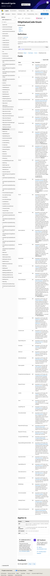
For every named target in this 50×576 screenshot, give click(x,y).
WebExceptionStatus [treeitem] (6, 257)
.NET (23, 18)
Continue (37, 66)
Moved (36, 161)
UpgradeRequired (39, 465)
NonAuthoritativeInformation (41, 100)
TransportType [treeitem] (5, 210)
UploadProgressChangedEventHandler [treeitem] (8, 234)
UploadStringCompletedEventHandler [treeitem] (8, 242)
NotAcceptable (38, 366)
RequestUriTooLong (39, 433)
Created (36, 87)
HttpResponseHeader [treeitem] (6, 127)
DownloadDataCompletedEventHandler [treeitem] (8, 65)
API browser (27, 18)
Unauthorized (38, 331)
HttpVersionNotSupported (40, 510)
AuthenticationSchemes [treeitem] (7, 29)
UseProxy (37, 267)
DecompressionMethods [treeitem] (7, 49)
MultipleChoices (38, 147)
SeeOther (37, 245)
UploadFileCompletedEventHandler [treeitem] (8, 227)
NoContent (37, 110)
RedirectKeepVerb (39, 280)
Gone (36, 401)
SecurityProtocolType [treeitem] (6, 195)
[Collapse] (15, 17)
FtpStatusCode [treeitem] (5, 91)
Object (25, 53)
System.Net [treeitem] (4, 24)
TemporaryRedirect (39, 300)
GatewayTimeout (38, 501)
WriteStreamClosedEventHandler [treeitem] (8, 286)
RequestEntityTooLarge (40, 426)
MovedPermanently (39, 180)
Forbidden (37, 346)
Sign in (47, 10)
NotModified (37, 259)
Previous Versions (11, 573)
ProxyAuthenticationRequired (41, 375)
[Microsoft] (2, 11)
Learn (19, 18)
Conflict (36, 394)
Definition (21, 27)
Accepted (37, 94)
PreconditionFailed (39, 414)
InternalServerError (39, 473)
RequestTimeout (38, 385)
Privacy (28, 573)
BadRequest (37, 319)
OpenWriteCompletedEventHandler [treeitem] (8, 189)
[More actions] (48, 18)
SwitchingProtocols (39, 72)
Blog (17, 573)
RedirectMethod (38, 231)
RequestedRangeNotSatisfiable (41, 444)
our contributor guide (24, 551)
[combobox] (8, 20)
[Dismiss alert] (48, 2)
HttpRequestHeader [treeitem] (6, 124)
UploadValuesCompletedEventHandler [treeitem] (8, 249)
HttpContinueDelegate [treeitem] (7, 100)
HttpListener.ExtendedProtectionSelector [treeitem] (8, 106)
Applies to (21, 30)
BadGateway (37, 485)
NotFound (37, 353)
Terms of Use (3, 575)
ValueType (30, 53)
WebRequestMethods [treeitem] (6, 270)
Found (36, 195)
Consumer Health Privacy (37, 573)
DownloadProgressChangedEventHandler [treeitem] (8, 72)
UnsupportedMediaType (40, 438)
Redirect (37, 213)
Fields (20, 29)
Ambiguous (37, 133)
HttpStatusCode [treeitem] (5, 129)
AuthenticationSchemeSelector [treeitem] (8, 31)
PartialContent (38, 124)
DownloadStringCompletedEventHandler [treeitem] (8, 80)
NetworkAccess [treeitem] (5, 169)
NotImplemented (38, 479)
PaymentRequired (39, 342)
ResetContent (38, 118)
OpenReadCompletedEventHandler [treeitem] (8, 182)
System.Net (25, 37)
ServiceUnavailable (39, 494)
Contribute (23, 573)
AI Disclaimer (3, 573)
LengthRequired (38, 408)
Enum (36, 53)
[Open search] (44, 11)
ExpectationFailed (38, 458)
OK (35, 78)
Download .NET (44, 14)
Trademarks (10, 575)
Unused (36, 274)
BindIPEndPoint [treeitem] (5, 35)
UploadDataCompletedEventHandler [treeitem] (8, 219)
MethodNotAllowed (39, 359)
